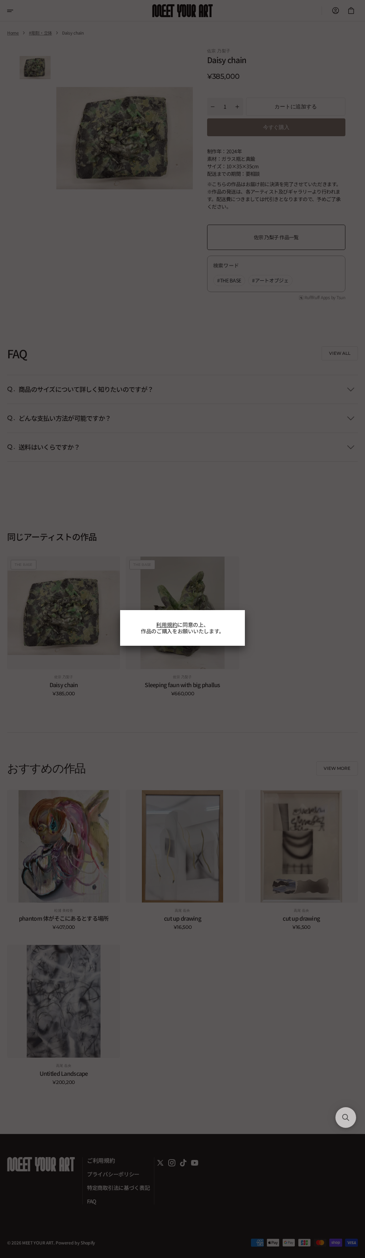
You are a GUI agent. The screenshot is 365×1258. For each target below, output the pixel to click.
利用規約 (166, 624)
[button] (345, 1117)
